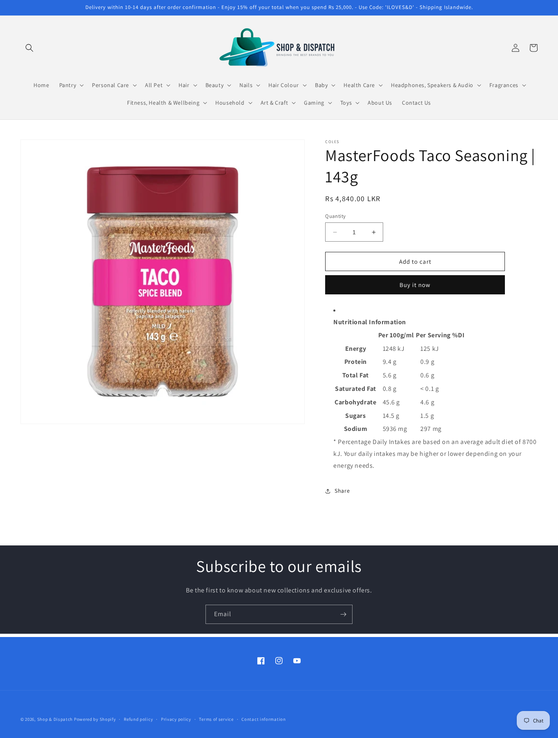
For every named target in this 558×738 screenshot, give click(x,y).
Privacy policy (176, 719)
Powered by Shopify (95, 719)
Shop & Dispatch (55, 719)
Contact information (263, 719)
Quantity (335, 216)
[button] (29, 48)
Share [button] (342, 490)
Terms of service (216, 719)
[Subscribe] (343, 614)
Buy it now (415, 285)
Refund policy (138, 719)
